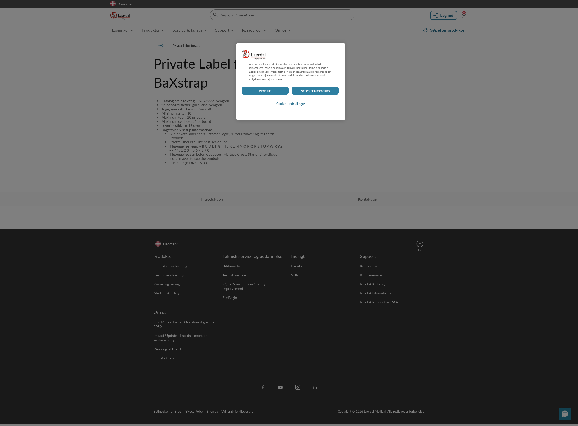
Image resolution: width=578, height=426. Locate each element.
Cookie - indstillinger (290, 103)
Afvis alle (265, 90)
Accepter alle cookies (315, 90)
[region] (290, 81)
